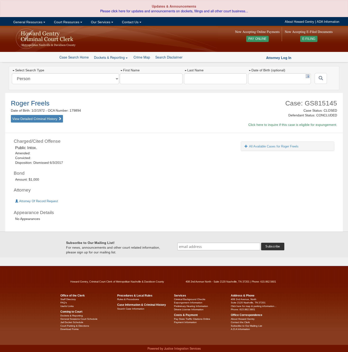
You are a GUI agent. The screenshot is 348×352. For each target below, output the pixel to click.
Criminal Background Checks (189, 299)
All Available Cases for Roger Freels (274, 146)
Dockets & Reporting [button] (110, 57)
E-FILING (308, 39)
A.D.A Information (240, 329)
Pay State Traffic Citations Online (192, 319)
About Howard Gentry (299, 21)
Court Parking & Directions (74, 326)
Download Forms (69, 329)
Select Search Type (29, 70)
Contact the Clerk (240, 322)
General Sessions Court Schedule (79, 319)
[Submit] (321, 78)
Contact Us (130, 22)
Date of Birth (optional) (268, 70)
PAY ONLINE (257, 39)
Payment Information (185, 322)
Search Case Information (130, 308)
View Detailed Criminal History (35, 119)
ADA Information (328, 21)
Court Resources (66, 22)
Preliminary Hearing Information (191, 306)
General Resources (27, 22)
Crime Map (142, 57)
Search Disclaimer (169, 57)
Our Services (100, 22)
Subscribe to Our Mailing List (246, 326)
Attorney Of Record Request (38, 201)
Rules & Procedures (128, 299)
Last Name (195, 70)
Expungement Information (188, 302)
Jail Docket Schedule (71, 322)
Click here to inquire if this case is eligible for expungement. (292, 125)
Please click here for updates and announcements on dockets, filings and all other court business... (174, 11)
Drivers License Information (189, 309)
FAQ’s (63, 302)
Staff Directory (68, 299)
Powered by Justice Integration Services (174, 348)
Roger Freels (30, 103)
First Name (131, 70)
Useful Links (67, 306)
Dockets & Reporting (71, 315)
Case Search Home (74, 57)
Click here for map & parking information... (254, 306)
